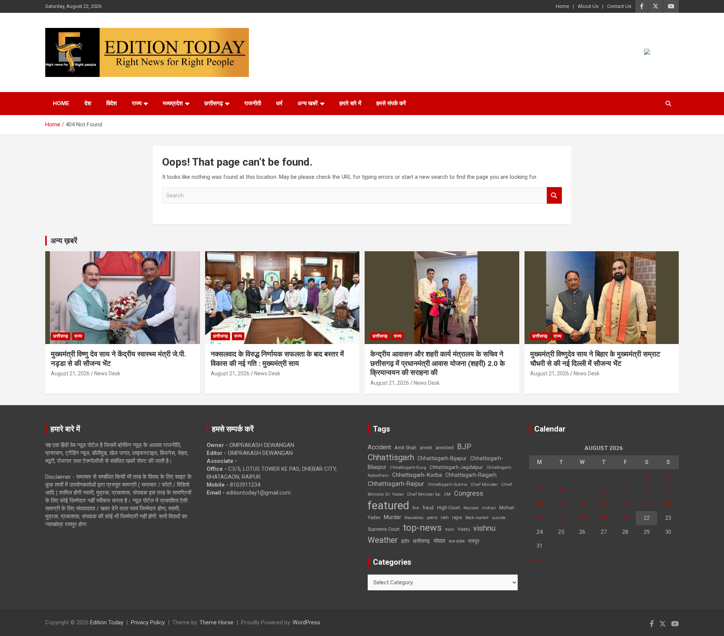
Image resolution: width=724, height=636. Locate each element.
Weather (383, 540)
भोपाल (439, 541)
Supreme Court (384, 529)
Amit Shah (405, 447)
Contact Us (619, 6)
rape (457, 517)
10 (540, 504)
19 (582, 518)
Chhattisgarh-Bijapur (442, 458)
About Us (588, 6)
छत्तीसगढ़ (213, 103)
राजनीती (252, 103)
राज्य (136, 103)
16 (668, 504)
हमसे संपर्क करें (391, 103)
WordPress (306, 622)
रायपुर (473, 541)
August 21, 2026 (70, 373)
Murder (392, 517)
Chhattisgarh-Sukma (447, 484)
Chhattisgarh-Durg (408, 467)
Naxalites (414, 517)
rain (445, 517)
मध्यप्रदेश (173, 103)
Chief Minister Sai (423, 494)
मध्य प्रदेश (457, 541)
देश (87, 103)
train (449, 529)
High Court (448, 507)
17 (540, 518)
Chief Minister (484, 484)
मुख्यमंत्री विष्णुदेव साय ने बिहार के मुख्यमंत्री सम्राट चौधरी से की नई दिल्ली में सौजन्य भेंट (595, 359)
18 (561, 518)
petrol (432, 517)
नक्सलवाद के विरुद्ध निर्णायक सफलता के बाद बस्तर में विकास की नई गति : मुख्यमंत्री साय (277, 359)
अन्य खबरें (308, 103)
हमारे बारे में (350, 103)
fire (416, 507)
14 (625, 504)
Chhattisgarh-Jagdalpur (456, 467)
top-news (422, 527)
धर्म (279, 103)
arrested (445, 447)
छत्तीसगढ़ (421, 541)
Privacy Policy (148, 622)
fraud (428, 507)
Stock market (476, 517)
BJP (464, 446)
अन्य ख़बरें (64, 240)
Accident (379, 447)
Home (562, 6)
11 (561, 504)
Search (554, 195)
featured (388, 505)
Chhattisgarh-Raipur (396, 483)
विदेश (111, 103)
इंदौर (405, 541)
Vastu (463, 529)
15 (647, 504)
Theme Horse (216, 622)
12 (582, 504)
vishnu (484, 528)
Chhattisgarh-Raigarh (471, 475)
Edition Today (106, 622)
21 (625, 518)
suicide (499, 517)
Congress (468, 493)
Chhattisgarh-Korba (417, 475)
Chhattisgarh (391, 457)
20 (604, 518)
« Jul (534, 559)
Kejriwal (471, 507)
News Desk (107, 373)
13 (604, 504)
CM (447, 494)
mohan (489, 507)
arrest (426, 447)
